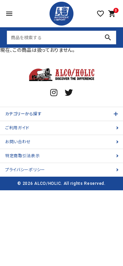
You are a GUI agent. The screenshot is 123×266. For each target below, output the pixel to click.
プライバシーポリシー (25, 169)
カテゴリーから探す (23, 114)
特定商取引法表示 (22, 155)
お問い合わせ (18, 141)
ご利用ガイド (17, 127)
